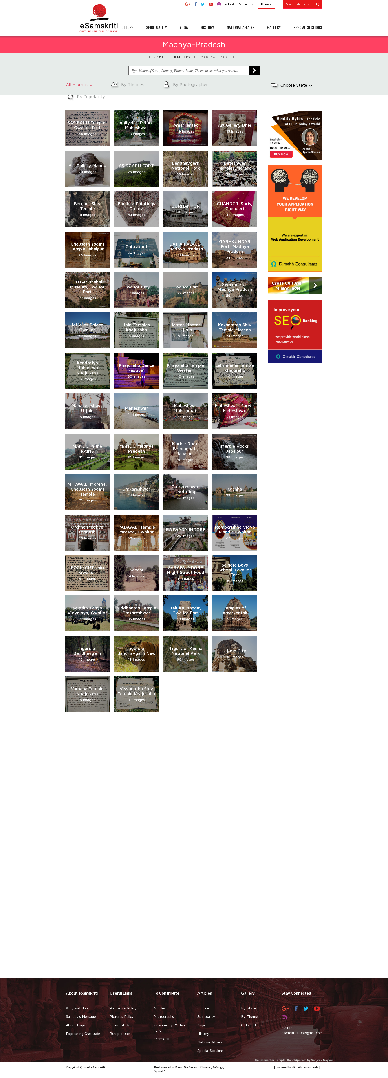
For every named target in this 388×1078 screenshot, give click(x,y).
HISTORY (207, 27)
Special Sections (210, 1051)
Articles (160, 1008)
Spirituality (206, 1016)
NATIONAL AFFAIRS (240, 27)
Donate (266, 4)
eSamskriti (162, 1039)
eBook (230, 4)
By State (248, 1008)
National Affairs (210, 1042)
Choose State (294, 85)
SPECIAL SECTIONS (307, 27)
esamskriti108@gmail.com (302, 1033)
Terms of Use (121, 1025)
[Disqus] (194, 782)
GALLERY (274, 27)
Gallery (182, 57)
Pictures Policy (122, 1016)
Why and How (77, 1008)
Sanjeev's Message (81, 1016)
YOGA (184, 27)
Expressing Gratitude (83, 1034)
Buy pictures (120, 1034)
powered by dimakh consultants (297, 1067)
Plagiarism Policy (123, 1008)
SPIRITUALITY (156, 27)
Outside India (251, 1025)
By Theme (249, 1016)
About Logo (75, 1025)
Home (159, 57)
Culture (203, 1008)
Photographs (164, 1016)
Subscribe (246, 4)
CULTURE (126, 27)
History (203, 1034)
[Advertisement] (194, 907)
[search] (302, 4)
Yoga (201, 1025)
